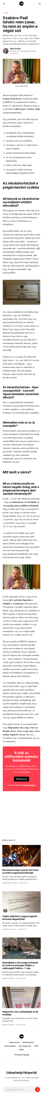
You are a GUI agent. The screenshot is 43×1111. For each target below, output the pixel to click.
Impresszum (14, 1042)
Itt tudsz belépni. (29, 785)
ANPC (21, 1050)
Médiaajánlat (28, 1042)
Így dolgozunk (25, 1046)
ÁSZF (36, 1046)
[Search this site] (4, 3)
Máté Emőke (15, 48)
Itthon (5, 13)
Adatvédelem (10, 1046)
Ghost (26, 1055)
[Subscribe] (37, 1089)
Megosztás (15, 53)
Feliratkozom (21, 779)
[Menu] (40, 3)
